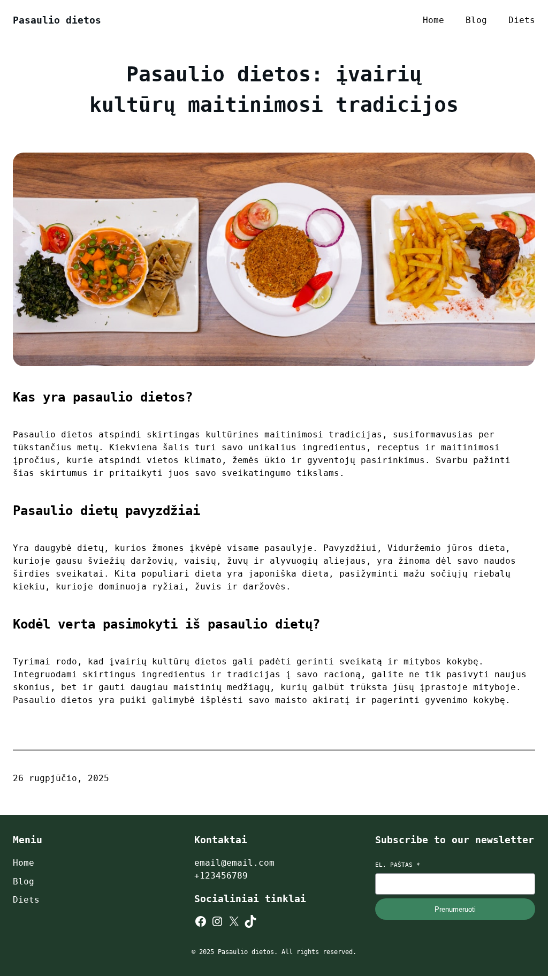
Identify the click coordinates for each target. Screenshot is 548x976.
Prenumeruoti (455, 909)
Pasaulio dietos (57, 20)
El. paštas (397, 864)
